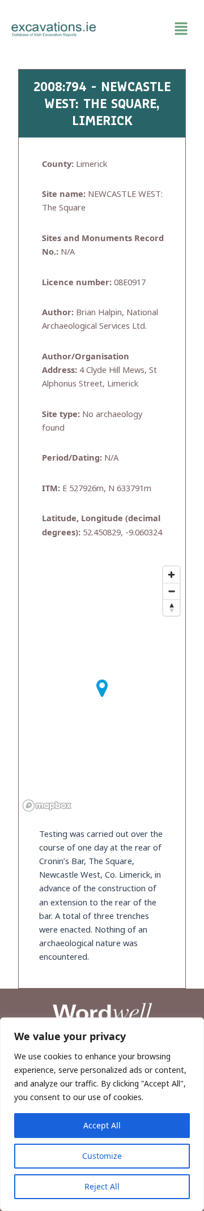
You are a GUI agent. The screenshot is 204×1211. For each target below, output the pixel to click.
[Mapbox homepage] (47, 805)
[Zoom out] (171, 591)
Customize (102, 1155)
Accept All (102, 1125)
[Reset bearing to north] (171, 607)
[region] (102, 1114)
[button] (150, 29)
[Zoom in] (171, 574)
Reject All (102, 1186)
